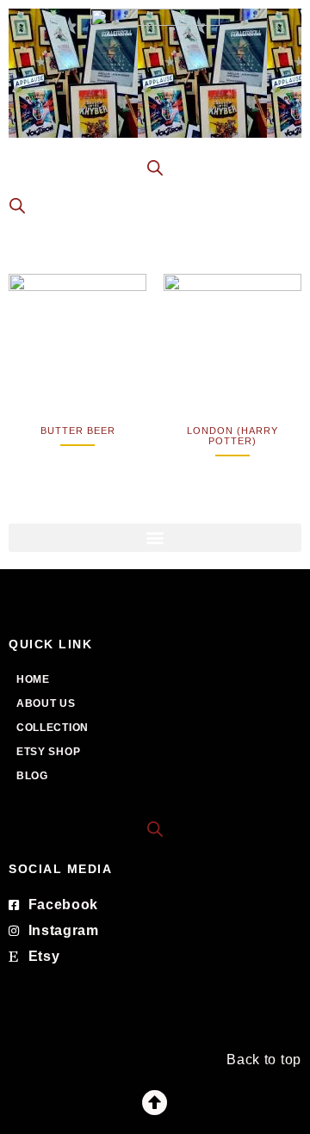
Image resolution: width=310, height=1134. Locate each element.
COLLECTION (52, 728)
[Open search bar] (155, 828)
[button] (155, 538)
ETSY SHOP (48, 752)
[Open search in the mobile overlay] (155, 168)
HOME (33, 679)
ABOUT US (46, 703)
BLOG (32, 776)
